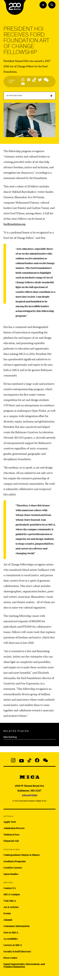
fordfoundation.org (14, 224)
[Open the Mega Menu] (43, 5)
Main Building (10, 737)
